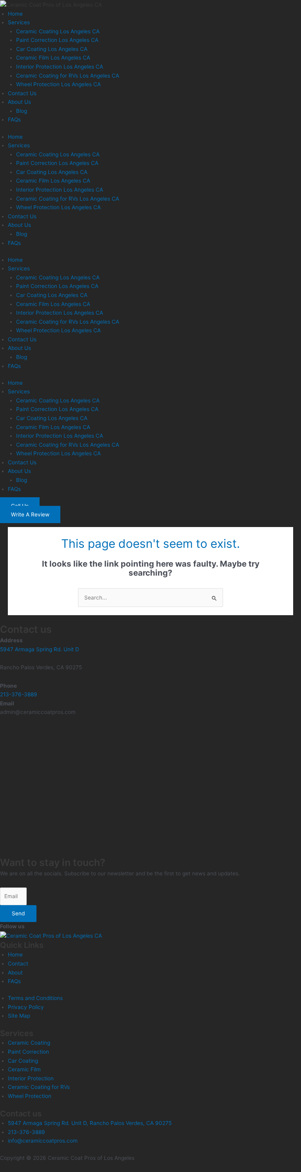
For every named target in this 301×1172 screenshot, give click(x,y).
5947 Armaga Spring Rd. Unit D (39, 649)
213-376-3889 (18, 694)
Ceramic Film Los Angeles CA (53, 57)
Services (19, 22)
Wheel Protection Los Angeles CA (58, 84)
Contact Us (22, 93)
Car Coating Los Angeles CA (51, 49)
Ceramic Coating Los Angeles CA (58, 31)
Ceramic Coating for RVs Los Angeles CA (67, 75)
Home (15, 14)
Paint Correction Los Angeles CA (57, 40)
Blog (21, 111)
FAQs (14, 119)
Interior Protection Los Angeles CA (59, 66)
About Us (19, 102)
